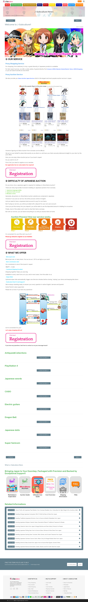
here (30, 564)
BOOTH (65, 4)
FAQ (47, 584)
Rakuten (46, 4)
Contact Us (48, 593)
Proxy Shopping (32, 582)
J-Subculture (8, 15)
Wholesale (66, 584)
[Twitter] (14, 589)
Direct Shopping (80, 4)
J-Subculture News (19, 15)
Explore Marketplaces (33, 590)
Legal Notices (67, 586)
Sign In (79, 1)
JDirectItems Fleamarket (29, 4)
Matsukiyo (52, 4)
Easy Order (71, 4)
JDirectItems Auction (16, 4)
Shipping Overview (50, 588)
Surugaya (59, 4)
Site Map (65, 590)
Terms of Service (67, 588)
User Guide (48, 582)
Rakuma (40, 4)
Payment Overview (50, 590)
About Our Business (68, 582)
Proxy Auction (31, 584)
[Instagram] (17, 589)
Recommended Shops (33, 593)
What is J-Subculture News (14, 465)
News (13, 15)
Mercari (7, 4)
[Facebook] (11, 589)
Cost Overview (49, 586)
